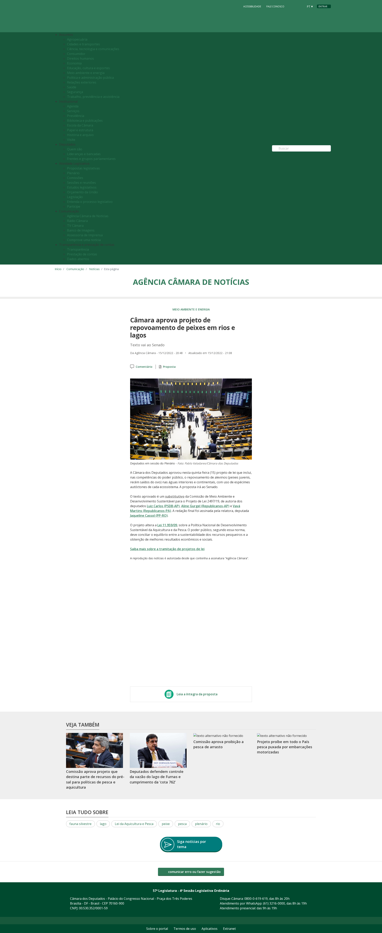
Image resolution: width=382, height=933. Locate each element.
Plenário (73, 173)
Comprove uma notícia (84, 240)
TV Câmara (75, 225)
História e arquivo (80, 135)
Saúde (71, 87)
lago (103, 824)
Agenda (72, 106)
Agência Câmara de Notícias (87, 216)
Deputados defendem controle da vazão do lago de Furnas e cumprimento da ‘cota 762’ (156, 776)
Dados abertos (78, 259)
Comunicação (75, 269)
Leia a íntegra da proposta (197, 694)
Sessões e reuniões (81, 182)
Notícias (94, 269)
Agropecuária (77, 39)
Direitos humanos (80, 58)
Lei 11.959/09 (167, 525)
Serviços (73, 111)
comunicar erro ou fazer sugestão (194, 872)
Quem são (74, 149)
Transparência (78, 249)
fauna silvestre (80, 824)
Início (58, 269)
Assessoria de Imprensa (85, 235)
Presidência (75, 116)
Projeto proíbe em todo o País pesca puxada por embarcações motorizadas (284, 747)
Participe (73, 206)
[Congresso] (292, 6)
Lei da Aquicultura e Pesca (134, 824)
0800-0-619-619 (256, 898)
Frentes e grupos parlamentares (91, 159)
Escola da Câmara (80, 125)
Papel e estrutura (80, 130)
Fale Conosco (275, 6)
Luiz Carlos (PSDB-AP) (163, 506)
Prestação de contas (82, 254)
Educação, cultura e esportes (88, 68)
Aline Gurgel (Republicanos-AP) (205, 506)
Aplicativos (209, 928)
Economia (74, 63)
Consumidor (76, 54)
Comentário (144, 367)
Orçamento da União (82, 192)
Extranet (229, 928)
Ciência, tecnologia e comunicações (93, 49)
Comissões (75, 178)
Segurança (75, 92)
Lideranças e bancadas (84, 154)
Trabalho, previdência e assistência (93, 96)
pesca (182, 824)
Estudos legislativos (81, 187)
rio (218, 824)
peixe (166, 824)
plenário (201, 824)
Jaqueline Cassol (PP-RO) (149, 515)
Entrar (323, 6)
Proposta (169, 367)
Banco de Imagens (81, 230)
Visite (71, 139)
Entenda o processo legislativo (90, 201)
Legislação (75, 197)
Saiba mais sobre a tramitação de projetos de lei (167, 549)
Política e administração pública (90, 77)
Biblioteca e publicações (85, 120)
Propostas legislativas (83, 168)
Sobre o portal (157, 928)
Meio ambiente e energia (85, 73)
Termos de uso (184, 928)
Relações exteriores (81, 82)
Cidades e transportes (83, 44)
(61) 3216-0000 (274, 903)
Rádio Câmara (77, 221)
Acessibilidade (252, 6)
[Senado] (299, 6)
